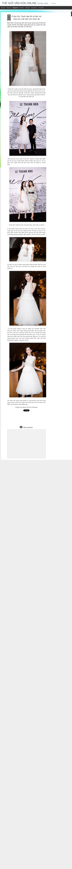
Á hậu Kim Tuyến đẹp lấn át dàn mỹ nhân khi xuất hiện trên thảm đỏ (26, 17)
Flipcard (8, 8)
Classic (3, 8)
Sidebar (27, 8)
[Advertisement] (55, 44)
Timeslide (41, 8)
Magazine (15, 8)
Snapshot (34, 8)
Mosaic (22, 8)
